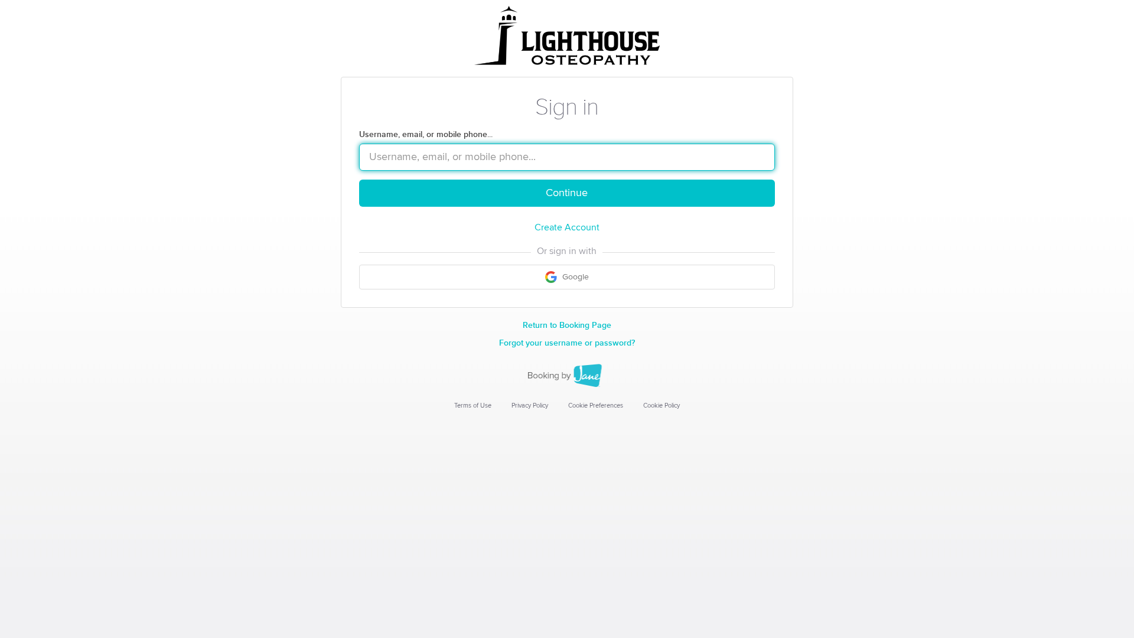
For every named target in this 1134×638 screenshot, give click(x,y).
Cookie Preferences (595, 405)
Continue (567, 193)
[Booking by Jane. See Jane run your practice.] (567, 376)
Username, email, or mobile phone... (426, 134)
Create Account (567, 227)
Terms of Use (472, 405)
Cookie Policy (661, 405)
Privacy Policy (529, 405)
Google (574, 277)
